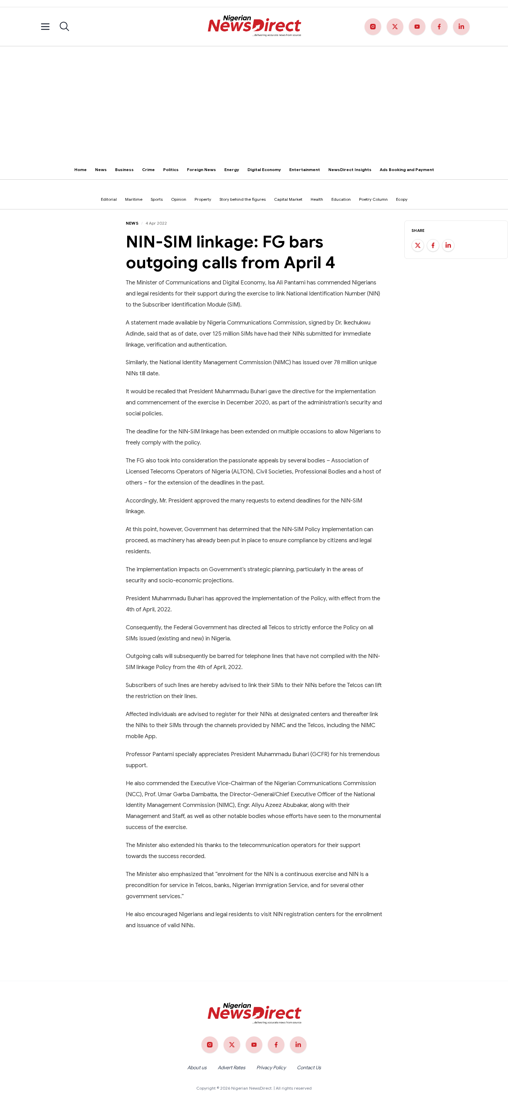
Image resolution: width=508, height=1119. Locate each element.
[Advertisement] (254, 98)
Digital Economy (264, 169)
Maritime (133, 199)
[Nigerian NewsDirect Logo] (254, 26)
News (101, 169)
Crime (148, 169)
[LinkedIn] (461, 26)
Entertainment (304, 169)
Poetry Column (373, 199)
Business (124, 169)
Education (341, 199)
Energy (231, 169)
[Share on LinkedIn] (448, 245)
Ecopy (401, 199)
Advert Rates (231, 1067)
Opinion (178, 199)
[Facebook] (439, 26)
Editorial (109, 199)
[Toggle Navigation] (45, 27)
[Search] (65, 27)
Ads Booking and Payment (407, 169)
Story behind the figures (242, 199)
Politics (171, 169)
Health (317, 199)
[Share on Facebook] (433, 245)
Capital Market (288, 199)
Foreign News (201, 169)
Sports (157, 199)
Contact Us (309, 1067)
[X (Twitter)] (395, 26)
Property (203, 199)
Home (80, 169)
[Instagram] (373, 26)
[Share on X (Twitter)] (418, 245)
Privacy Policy (271, 1067)
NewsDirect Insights (349, 169)
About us (197, 1067)
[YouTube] (417, 26)
